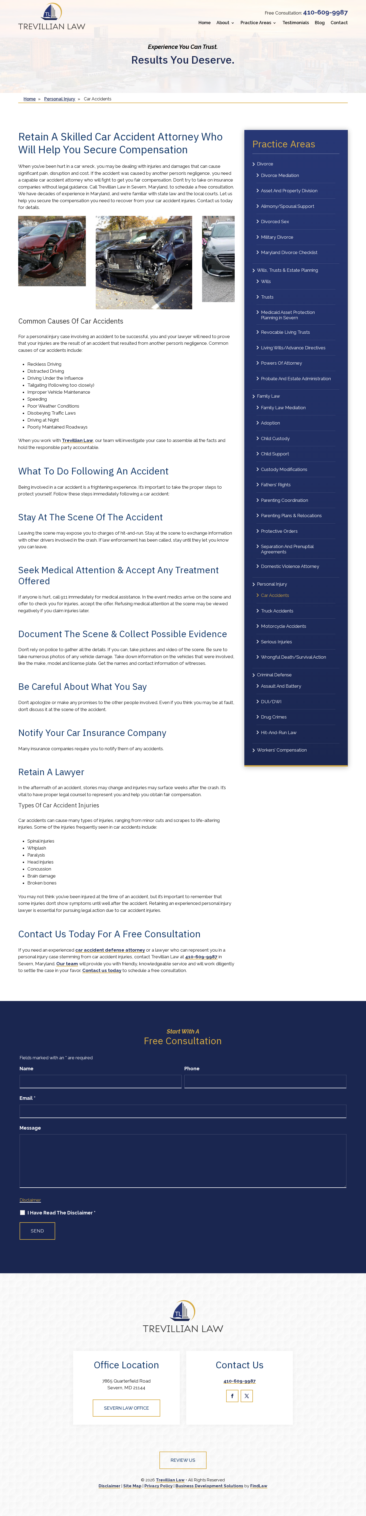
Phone (192, 1068)
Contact (339, 23)
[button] (360, 1476)
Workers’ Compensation (282, 750)
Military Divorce (277, 237)
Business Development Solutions (209, 1486)
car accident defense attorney (110, 950)
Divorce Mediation (280, 175)
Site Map (132, 1486)
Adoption (270, 423)
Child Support (275, 453)
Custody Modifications (284, 469)
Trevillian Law (170, 1480)
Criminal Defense (274, 674)
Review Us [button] (183, 1460)
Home (205, 23)
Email (28, 1098)
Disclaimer (30, 1200)
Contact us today (101, 970)
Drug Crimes (274, 717)
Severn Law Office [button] (126, 1408)
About (222, 23)
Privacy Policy (158, 1486)
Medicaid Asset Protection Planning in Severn (288, 315)
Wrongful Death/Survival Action (293, 657)
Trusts (267, 297)
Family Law (268, 396)
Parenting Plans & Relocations (291, 515)
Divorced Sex (275, 221)
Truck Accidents (277, 611)
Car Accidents (275, 595)
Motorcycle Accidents (283, 626)
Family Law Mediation (283, 407)
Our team (67, 963)
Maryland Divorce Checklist (289, 252)
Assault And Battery (281, 686)
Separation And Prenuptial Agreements (287, 549)
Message (30, 1128)
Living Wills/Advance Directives (293, 347)
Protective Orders (279, 531)
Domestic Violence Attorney (290, 566)
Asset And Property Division (289, 190)
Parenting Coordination (284, 500)
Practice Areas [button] (256, 23)
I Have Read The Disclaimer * (62, 1213)
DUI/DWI (271, 701)
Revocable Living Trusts (285, 332)
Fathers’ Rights (276, 484)
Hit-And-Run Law (279, 732)
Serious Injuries (276, 641)
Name (26, 1068)
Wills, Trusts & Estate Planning (287, 270)
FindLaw (258, 1486)
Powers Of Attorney (281, 363)
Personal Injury (272, 584)
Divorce (265, 163)
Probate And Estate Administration (296, 378)
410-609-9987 (325, 12)
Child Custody (275, 438)
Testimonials (295, 23)
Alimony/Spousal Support (287, 206)
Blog (320, 23)
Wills (266, 281)
